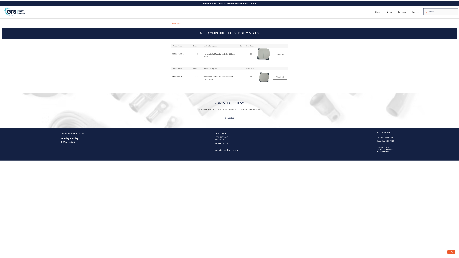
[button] (190, 23)
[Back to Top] (451, 252)
